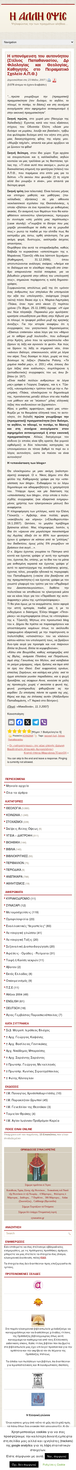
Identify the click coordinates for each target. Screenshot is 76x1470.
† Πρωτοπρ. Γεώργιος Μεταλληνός (31, 1064)
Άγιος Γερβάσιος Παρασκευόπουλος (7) (34, 1015)
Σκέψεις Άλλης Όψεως (22, 829)
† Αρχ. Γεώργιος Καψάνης (24, 1037)
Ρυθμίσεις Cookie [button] (54, 1464)
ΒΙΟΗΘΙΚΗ (13, 842)
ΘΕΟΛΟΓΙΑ (13, 808)
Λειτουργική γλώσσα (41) (24, 933)
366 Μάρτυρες (52, 1197)
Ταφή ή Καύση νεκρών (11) (25, 960)
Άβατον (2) (13, 967)
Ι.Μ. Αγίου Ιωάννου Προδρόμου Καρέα (32, 1120)
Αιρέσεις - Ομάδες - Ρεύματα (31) (30, 953)
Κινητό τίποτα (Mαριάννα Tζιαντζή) (45, 752)
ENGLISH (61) (15, 1001)
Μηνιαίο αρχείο (17, 786)
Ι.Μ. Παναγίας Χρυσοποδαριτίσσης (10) (33, 1093)
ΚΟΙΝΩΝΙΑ (13, 815)
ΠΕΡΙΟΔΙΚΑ (13, 870)
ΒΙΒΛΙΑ (10, 849)
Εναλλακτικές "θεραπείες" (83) (28, 926)
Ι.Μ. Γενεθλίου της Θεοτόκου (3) (28, 1107)
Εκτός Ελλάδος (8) (19, 974)
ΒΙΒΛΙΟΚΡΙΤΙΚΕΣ (17, 856)
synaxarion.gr (37, 1218)
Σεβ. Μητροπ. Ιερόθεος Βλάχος (28, 1030)
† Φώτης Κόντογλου (20, 1078)
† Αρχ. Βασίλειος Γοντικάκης (26, 1044)
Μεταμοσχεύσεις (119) (22, 912)
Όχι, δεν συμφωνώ (24, 1464)
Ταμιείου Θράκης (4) (20, 1114)
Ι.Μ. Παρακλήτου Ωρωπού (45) (27, 1100)
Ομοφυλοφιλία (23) (20, 919)
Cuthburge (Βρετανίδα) (45, 1201)
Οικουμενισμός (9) (19, 981)
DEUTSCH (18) (16, 1008)
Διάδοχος (25, 1197)
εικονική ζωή (50, 735)
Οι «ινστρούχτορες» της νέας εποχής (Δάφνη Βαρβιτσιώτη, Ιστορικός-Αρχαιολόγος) (35, 747)
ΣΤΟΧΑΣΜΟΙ (14, 822)
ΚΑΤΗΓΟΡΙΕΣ (14, 801)
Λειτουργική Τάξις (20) (22, 939)
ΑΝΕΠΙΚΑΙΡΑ (14, 876)
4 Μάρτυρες (46, 1194)
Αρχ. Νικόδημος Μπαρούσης (25, 1051)
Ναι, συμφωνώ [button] (56, 1456)
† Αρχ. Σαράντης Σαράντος (25, 1057)
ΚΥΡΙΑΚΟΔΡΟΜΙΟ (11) (21, 898)
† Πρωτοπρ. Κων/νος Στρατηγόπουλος (32, 1071)
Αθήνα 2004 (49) (17, 994)
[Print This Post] (49, 80)
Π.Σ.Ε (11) (12, 987)
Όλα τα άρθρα (17, 792)
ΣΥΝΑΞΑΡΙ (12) (16, 905)
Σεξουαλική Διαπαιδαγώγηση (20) (30, 946)
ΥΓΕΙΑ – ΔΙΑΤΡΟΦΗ (19, 835)
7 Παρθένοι (37, 1197)
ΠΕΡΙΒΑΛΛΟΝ (15, 863)
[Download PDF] (54, 80)
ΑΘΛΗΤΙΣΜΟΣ (15, 883)
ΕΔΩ (43, 1257)
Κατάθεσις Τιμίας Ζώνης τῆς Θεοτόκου (25, 1190)
